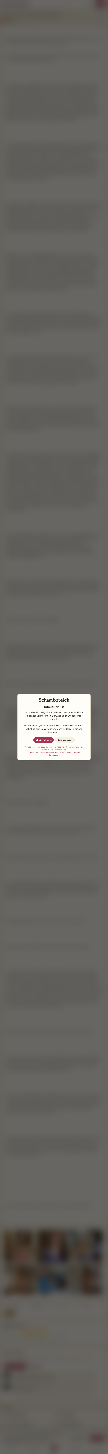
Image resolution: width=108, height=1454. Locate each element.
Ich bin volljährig (44, 740)
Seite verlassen (65, 740)
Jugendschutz (33, 752)
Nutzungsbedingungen (70, 752)
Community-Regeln (49, 752)
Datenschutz (54, 755)
